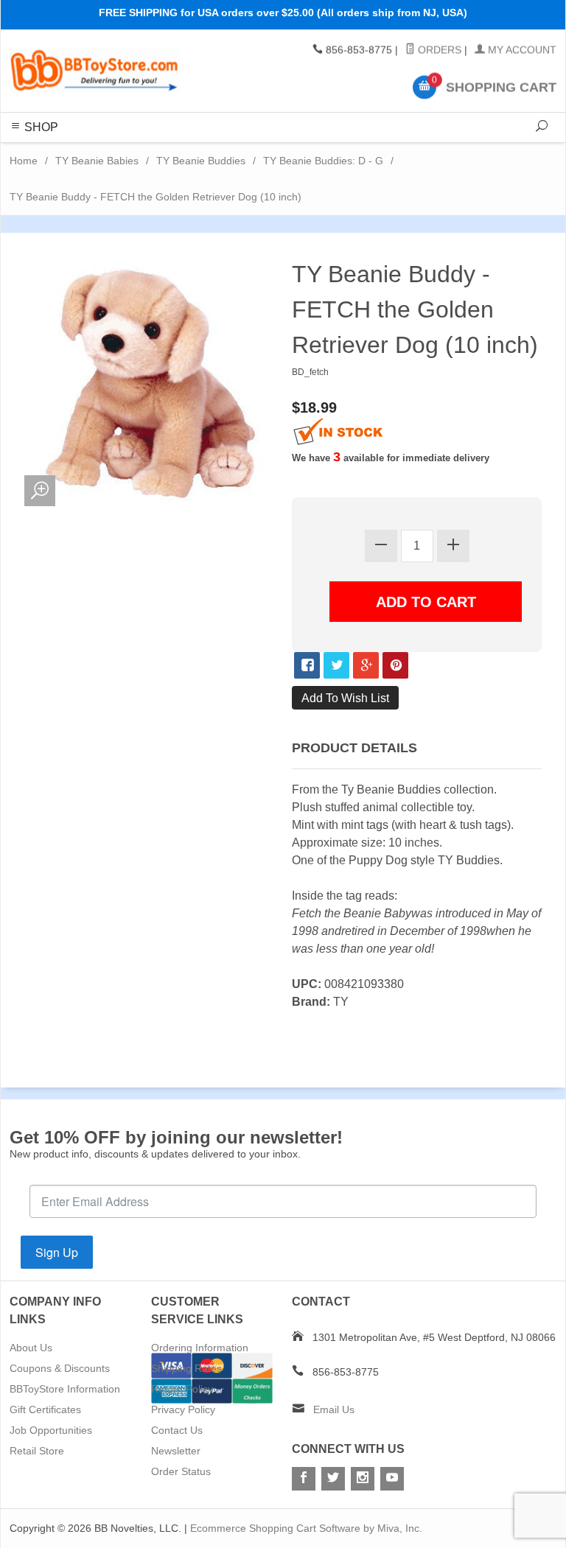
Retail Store (37, 1451)
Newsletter (175, 1451)
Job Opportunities (51, 1430)
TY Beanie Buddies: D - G (323, 161)
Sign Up (56, 1252)
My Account (520, 50)
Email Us (333, 1409)
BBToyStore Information (65, 1389)
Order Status (181, 1471)
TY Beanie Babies (97, 161)
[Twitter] (333, 1479)
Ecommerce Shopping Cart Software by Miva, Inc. (306, 1528)
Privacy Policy (183, 1409)
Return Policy (182, 1389)
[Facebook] (303, 1479)
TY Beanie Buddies (200, 161)
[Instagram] (362, 1479)
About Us (31, 1347)
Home (24, 161)
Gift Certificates (45, 1409)
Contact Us (177, 1430)
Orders (438, 50)
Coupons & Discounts (60, 1368)
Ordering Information (199, 1347)
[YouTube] (392, 1479)
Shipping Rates (186, 1368)
